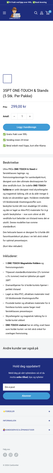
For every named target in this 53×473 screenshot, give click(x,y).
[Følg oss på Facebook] (5, 455)
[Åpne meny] (4, 13)
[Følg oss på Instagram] (11, 455)
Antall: (6, 116)
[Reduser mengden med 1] (14, 116)
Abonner (26, 395)
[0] (47, 13)
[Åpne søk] (36, 13)
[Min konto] (41, 13)
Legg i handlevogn (26, 127)
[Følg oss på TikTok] (16, 455)
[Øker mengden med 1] (30, 116)
